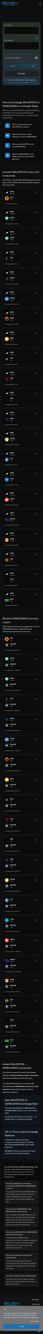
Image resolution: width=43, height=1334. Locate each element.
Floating (28, 66)
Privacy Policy (33, 82)
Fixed (13, 66)
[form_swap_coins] (36, 38)
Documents (36, 1304)
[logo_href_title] (10, 4)
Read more (34, 1321)
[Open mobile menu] (40, 4)
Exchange (35, 1300)
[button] (33, 66)
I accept (21, 1326)
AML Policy (21, 82)
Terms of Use (12, 82)
